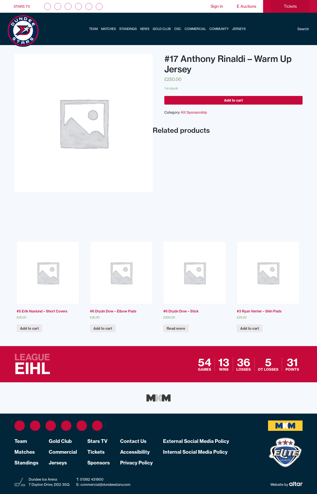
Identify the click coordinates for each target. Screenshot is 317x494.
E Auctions (246, 6)
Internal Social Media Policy (195, 452)
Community (219, 29)
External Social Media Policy (196, 441)
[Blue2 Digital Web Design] (295, 484)
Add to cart (233, 100)
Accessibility (135, 452)
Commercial (195, 29)
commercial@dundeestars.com (105, 484)
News (144, 29)
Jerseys (239, 29)
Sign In (217, 6)
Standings (128, 29)
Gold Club (162, 29)
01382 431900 (91, 479)
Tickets (96, 452)
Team (93, 29)
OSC (177, 29)
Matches (108, 29)
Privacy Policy (136, 463)
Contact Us (133, 441)
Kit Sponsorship (194, 112)
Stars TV (22, 6)
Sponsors (98, 463)
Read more (176, 328)
